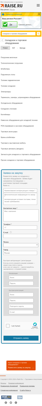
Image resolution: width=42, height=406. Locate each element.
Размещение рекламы (27, 386)
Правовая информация (16, 383)
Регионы (3, 383)
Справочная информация (9, 390)
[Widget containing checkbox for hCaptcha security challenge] (21, 325)
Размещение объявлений (9, 386)
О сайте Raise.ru (25, 390)
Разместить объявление (14, 14)
